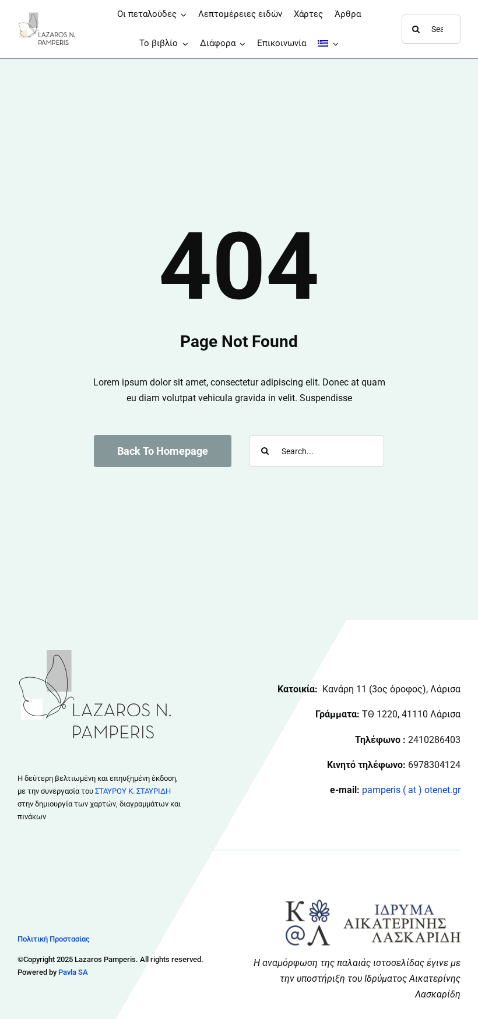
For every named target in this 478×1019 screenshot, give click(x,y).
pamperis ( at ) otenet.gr (411, 789)
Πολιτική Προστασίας (53, 939)
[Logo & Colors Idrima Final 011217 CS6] (373, 904)
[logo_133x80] (46, 16)
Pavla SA (73, 972)
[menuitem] (328, 43)
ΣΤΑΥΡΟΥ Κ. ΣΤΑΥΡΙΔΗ (133, 791)
